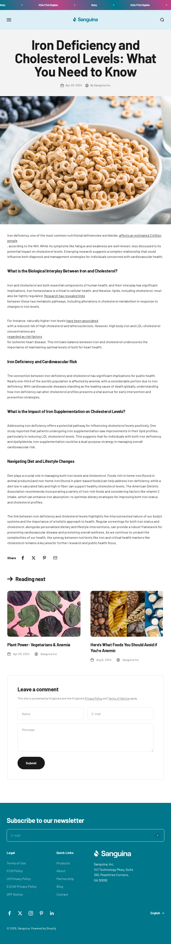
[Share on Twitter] (33, 558)
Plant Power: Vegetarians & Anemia (38, 644)
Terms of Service (119, 698)
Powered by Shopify (43, 928)
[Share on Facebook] (23, 558)
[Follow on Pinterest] (41, 913)
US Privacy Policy (19, 879)
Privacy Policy (93, 698)
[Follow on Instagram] (31, 913)
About (61, 871)
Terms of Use (16, 863)
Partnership (65, 879)
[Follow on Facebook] (9, 913)
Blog (60, 886)
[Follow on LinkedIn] (52, 913)
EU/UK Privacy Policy (21, 886)
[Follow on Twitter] (20, 913)
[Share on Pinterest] (44, 558)
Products (63, 863)
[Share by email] (55, 558)
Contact (62, 894)
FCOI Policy (15, 871)
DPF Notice (15, 894)
